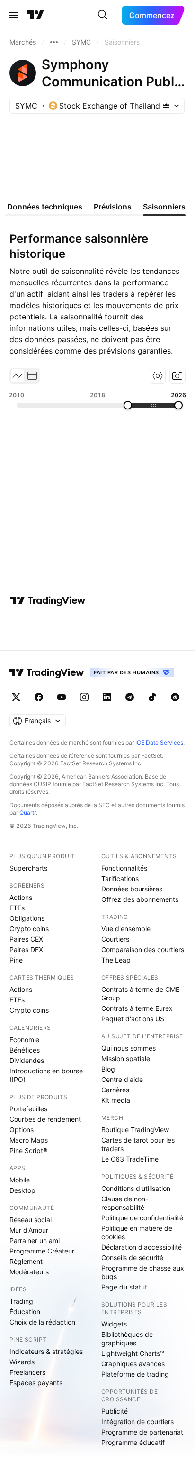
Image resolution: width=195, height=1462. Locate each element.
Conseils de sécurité (132, 1257)
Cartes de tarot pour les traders (138, 1144)
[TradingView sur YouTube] (61, 697)
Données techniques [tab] (44, 206)
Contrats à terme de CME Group (140, 993)
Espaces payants (35, 1383)
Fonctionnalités (124, 868)
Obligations (26, 918)
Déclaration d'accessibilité (141, 1247)
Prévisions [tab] (113, 206)
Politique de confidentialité (142, 1218)
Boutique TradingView (135, 1130)
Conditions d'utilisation (135, 1188)
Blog (108, 1069)
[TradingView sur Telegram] (129, 697)
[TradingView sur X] (16, 697)
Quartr (27, 812)
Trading (21, 1301)
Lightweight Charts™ (132, 1353)
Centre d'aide (122, 1079)
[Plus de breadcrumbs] (54, 42)
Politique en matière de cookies (136, 1232)
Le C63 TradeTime (130, 1159)
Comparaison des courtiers (142, 949)
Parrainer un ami (34, 1240)
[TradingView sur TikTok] (152, 697)
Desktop (22, 1190)
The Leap (116, 960)
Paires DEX (26, 949)
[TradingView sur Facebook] (38, 697)
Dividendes (26, 1060)
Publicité (114, 1411)
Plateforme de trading (135, 1374)
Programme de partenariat (142, 1432)
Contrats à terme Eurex (137, 1008)
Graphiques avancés (133, 1364)
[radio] (17, 375)
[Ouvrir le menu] (13, 15)
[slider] (128, 405)
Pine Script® (28, 1150)
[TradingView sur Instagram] (84, 697)
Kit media (115, 1100)
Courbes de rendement (45, 1119)
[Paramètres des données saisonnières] (158, 376)
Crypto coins (29, 929)
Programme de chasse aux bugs (142, 1272)
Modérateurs (29, 1272)
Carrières (115, 1090)
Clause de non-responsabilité (124, 1203)
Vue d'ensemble (126, 929)
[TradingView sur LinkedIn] (107, 697)
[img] (166, 105)
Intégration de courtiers (137, 1421)
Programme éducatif (133, 1442)
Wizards (22, 1362)
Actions (20, 897)
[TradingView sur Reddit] (175, 697)
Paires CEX (26, 939)
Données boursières (131, 889)
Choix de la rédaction (42, 1322)
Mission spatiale (125, 1058)
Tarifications (120, 878)
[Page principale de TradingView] (35, 15)
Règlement (26, 1261)
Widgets (114, 1324)
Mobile (19, 1180)
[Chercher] (102, 15)
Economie (24, 1039)
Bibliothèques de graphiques (127, 1338)
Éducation (24, 1312)
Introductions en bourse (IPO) (46, 1075)
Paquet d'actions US (132, 1019)
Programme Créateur (41, 1251)
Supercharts (28, 868)
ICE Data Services (159, 742)
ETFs (17, 908)
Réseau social (30, 1220)
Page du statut (124, 1287)
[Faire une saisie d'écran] (177, 376)
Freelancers (27, 1372)
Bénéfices (24, 1050)
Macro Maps (28, 1140)
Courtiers (115, 939)
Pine (16, 960)
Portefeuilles (28, 1109)
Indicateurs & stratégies (46, 1351)
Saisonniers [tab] (164, 206)
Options (21, 1130)
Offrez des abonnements (139, 899)
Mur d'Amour (28, 1230)
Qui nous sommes (128, 1048)
